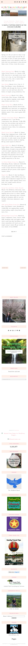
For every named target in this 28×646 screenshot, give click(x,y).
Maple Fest (5, 175)
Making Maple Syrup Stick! (9, 215)
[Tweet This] (14, 231)
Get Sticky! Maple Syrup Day (10, 162)
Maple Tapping (19, 22)
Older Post (23, 267)
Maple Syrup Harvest (8, 132)
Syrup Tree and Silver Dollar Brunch (12, 188)
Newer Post (5, 267)
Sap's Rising (5, 84)
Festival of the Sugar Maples (10, 117)
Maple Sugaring (9, 22)
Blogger (17, 430)
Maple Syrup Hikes (7, 104)
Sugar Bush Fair (6, 145)
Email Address (7, 616)
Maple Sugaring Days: (8, 71)
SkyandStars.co (13, 644)
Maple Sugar (20, 21)
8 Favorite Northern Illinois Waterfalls (14, 352)
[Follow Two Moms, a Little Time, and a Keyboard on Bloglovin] (14, 572)
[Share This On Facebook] (12, 231)
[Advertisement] (14, 284)
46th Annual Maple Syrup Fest (11, 204)
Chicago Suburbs (9, 21)
